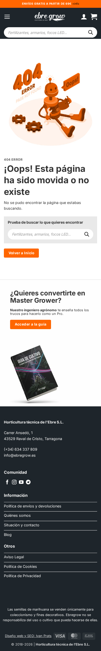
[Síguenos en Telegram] (28, 482)
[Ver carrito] (94, 16)
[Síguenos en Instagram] (14, 482)
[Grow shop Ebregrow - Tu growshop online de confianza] (50, 17)
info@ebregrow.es (20, 455)
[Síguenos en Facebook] (7, 482)
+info (75, 3)
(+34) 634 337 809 (20, 449)
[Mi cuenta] (84, 16)
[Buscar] (90, 32)
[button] (7, 16)
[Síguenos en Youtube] (21, 482)
